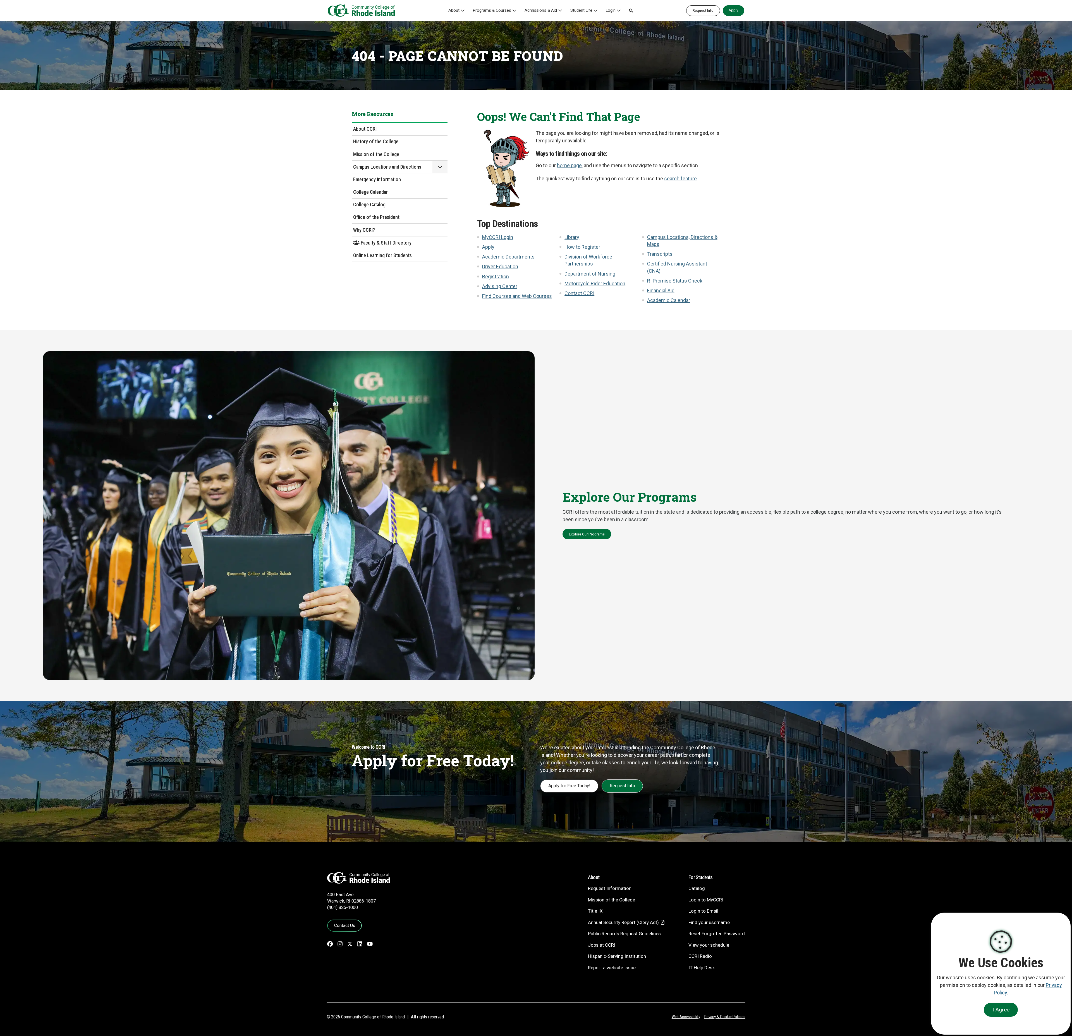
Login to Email (703, 911)
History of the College (375, 141)
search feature (680, 178)
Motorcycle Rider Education (594, 283)
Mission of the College (376, 154)
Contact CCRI (579, 293)
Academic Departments (508, 257)
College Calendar (370, 192)
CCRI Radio (700, 956)
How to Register (582, 247)
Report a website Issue (612, 967)
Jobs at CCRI (601, 945)
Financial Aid (660, 290)
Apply (733, 10)
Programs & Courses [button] (492, 10)
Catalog (696, 888)
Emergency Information (377, 179)
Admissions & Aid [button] (541, 10)
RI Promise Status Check (674, 281)
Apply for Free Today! (569, 785)
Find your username (709, 922)
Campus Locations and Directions (387, 167)
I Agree (1000, 1009)
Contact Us (344, 925)
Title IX (595, 911)
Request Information (609, 888)
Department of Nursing (589, 274)
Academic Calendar (668, 300)
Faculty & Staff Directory (385, 243)
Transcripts (660, 254)
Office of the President (376, 217)
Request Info (703, 10)
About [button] (454, 10)
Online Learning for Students (382, 255)
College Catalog (369, 204)
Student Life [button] (581, 10)
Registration (495, 276)
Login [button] (611, 10)
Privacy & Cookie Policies (724, 1016)
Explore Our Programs (587, 534)
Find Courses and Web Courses (517, 296)
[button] (631, 10)
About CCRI (365, 129)
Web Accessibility (686, 1016)
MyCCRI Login (497, 237)
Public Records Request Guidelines (624, 933)
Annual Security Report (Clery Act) (623, 922)
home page (569, 165)
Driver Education (500, 266)
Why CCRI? (364, 230)
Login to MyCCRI (705, 900)
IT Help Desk (701, 967)
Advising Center (499, 286)
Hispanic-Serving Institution (617, 956)
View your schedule (708, 945)
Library (571, 237)
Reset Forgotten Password (716, 933)
